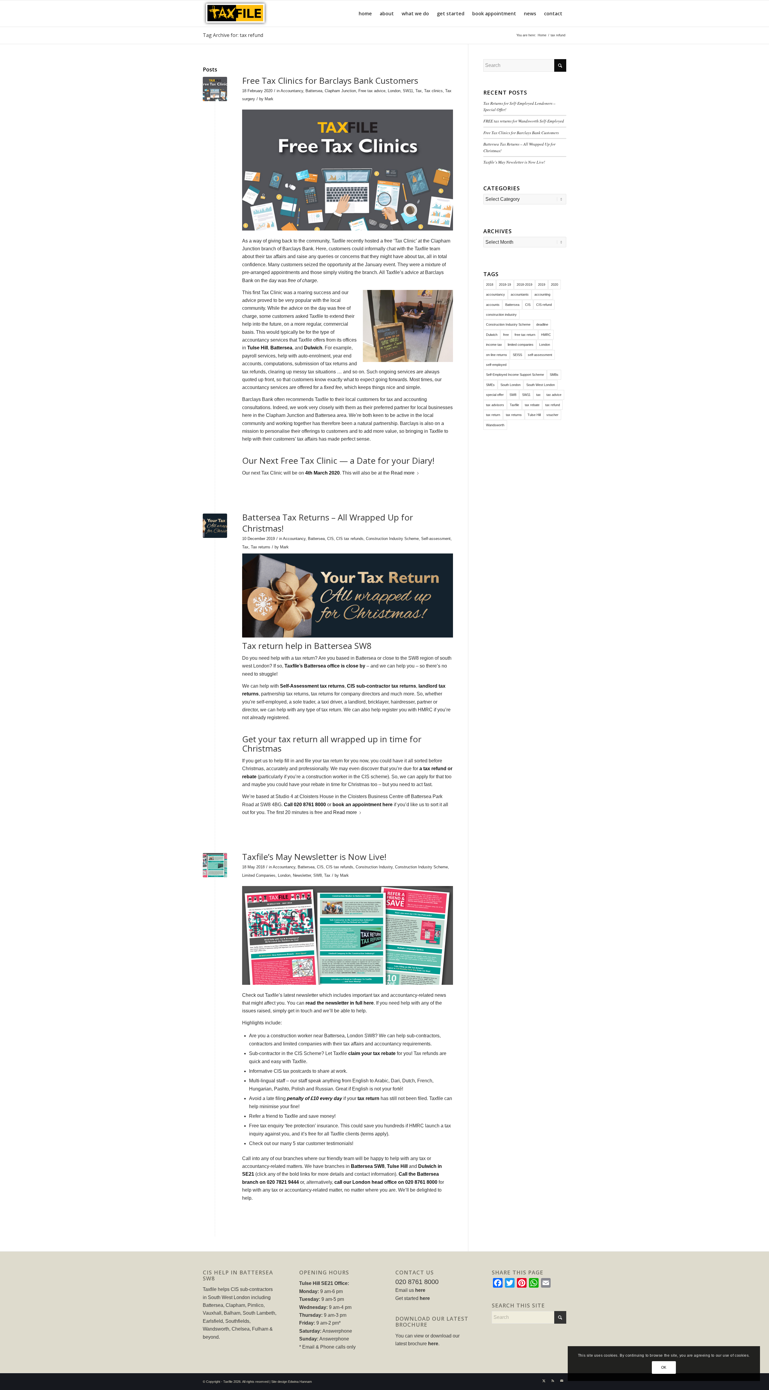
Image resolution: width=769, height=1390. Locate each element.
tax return (368, 1098)
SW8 (317, 875)
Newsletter (302, 875)
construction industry (501, 314)
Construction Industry (374, 867)
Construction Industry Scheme (392, 538)
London (394, 91)
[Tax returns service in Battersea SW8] (215, 526)
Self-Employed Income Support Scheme (515, 374)
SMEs (490, 385)
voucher (552, 415)
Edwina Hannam (300, 1381)
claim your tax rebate (372, 1053)
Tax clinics (433, 91)
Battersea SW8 (367, 1166)
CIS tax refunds (349, 538)
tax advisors (495, 405)
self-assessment (540, 355)
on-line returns (496, 355)
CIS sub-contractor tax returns (381, 686)
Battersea (313, 91)
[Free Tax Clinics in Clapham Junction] (215, 89)
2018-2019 (524, 284)
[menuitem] (365, 13)
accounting (542, 294)
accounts (493, 304)
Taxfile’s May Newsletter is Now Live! (314, 856)
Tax (418, 91)
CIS (330, 538)
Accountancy (292, 91)
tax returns (514, 415)
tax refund (552, 405)
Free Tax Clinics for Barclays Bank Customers (330, 80)
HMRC (546, 334)
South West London (540, 385)
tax (538, 394)
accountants (520, 294)
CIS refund (544, 304)
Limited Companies (258, 875)
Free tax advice (371, 91)
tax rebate (532, 405)
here (420, 1290)
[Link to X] (543, 1380)
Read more (403, 472)
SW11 (408, 91)
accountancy (495, 294)
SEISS (517, 355)
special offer (495, 394)
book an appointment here (363, 804)
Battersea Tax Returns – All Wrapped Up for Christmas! (327, 522)
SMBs (554, 374)
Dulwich (313, 347)
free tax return (525, 334)
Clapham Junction (340, 91)
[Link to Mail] (561, 1380)
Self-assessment (436, 538)
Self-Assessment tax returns (312, 686)
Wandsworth (495, 425)
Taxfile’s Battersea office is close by (324, 665)
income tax (494, 344)
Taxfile (514, 405)
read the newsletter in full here (339, 1003)
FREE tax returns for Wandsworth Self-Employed (523, 121)
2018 (489, 284)
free (506, 334)
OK (664, 1367)
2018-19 (505, 284)
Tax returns (260, 547)
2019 (541, 284)
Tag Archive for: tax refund (233, 35)
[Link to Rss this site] (552, 1380)
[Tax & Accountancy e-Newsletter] (215, 865)
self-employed (496, 364)
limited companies (520, 344)
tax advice (553, 394)
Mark (269, 99)
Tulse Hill (257, 347)
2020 (554, 284)
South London (510, 385)
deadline (542, 324)
